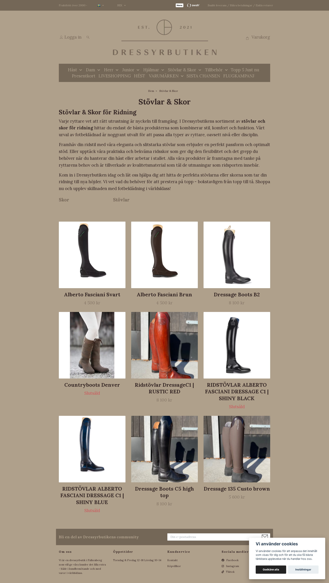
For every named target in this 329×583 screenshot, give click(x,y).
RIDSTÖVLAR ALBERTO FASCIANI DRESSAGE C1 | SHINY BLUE (92, 495)
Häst (72, 69)
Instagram (232, 566)
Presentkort (83, 76)
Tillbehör (214, 69)
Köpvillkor (174, 566)
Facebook (232, 560)
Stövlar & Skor (182, 69)
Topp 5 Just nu (245, 69)
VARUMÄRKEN (164, 76)
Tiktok (230, 571)
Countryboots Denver (92, 385)
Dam (90, 69)
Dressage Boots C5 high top (164, 492)
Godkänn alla (271, 569)
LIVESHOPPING (114, 76)
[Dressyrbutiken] (164, 37)
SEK (120, 5)
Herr (108, 69)
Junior (128, 69)
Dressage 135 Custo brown (237, 488)
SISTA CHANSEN (203, 76)
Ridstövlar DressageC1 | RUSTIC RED (164, 388)
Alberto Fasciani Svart (92, 294)
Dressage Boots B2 (237, 294)
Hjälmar (151, 69)
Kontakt (172, 560)
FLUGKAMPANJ (238, 76)
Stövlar (121, 200)
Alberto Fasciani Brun (164, 294)
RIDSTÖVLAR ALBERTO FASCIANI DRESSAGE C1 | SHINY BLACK (237, 392)
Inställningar (303, 569)
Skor (64, 200)
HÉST (139, 76)
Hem (151, 91)
